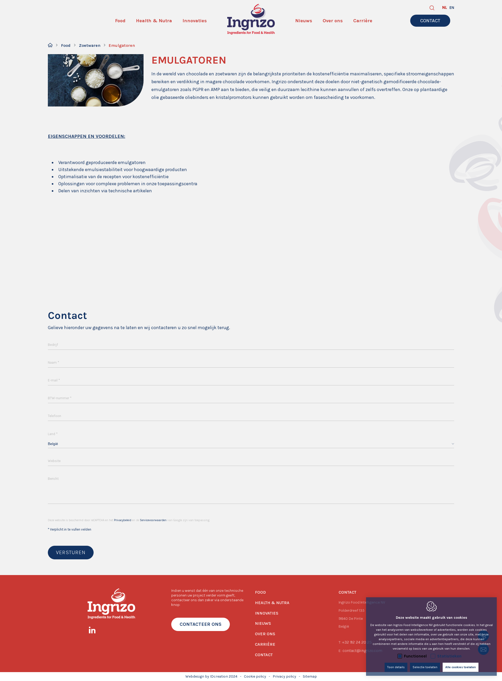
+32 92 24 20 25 (357, 642)
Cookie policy (255, 676)
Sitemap (310, 676)
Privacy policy (284, 676)
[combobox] (251, 444)
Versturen (70, 552)
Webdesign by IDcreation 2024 (211, 676)
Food (66, 45)
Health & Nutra (272, 602)
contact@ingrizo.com (362, 650)
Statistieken (449, 656)
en (451, 7)
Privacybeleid (122, 520)
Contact (264, 654)
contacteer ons (200, 624)
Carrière (265, 644)
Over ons (265, 633)
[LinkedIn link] (95, 631)
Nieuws (263, 623)
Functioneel (415, 656)
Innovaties (266, 613)
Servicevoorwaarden (153, 520)
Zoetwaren (89, 45)
